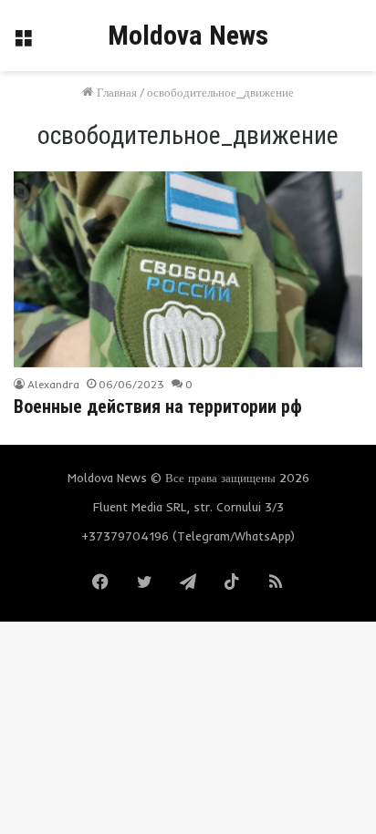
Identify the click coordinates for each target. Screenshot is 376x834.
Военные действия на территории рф (158, 406)
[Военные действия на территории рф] (187, 269)
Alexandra (53, 384)
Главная (115, 92)
